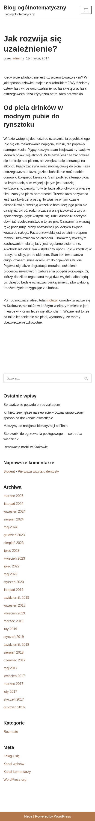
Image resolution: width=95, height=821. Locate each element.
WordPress (62, 816)
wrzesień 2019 (14, 605)
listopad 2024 (13, 503)
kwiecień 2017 (14, 676)
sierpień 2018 (13, 652)
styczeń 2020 (13, 582)
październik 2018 (16, 644)
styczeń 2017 (13, 699)
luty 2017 (10, 691)
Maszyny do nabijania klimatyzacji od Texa (35, 426)
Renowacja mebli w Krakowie (25, 447)
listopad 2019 (13, 590)
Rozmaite (10, 731)
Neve (28, 816)
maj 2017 (10, 668)
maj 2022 (10, 574)
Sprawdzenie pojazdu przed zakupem (31, 404)
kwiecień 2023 (14, 558)
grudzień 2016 (14, 707)
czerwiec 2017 (14, 660)
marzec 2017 (13, 684)
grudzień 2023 (14, 535)
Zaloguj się (11, 756)
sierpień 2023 (13, 543)
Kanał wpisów (13, 764)
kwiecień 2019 (14, 613)
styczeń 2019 (13, 637)
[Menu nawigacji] (86, 10)
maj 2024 (10, 527)
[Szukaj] (86, 378)
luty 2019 (10, 629)
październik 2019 (16, 597)
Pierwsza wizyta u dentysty (38, 471)
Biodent (9, 471)
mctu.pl (51, 300)
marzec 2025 (13, 496)
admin (16, 58)
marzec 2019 (13, 621)
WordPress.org (14, 779)
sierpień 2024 (13, 519)
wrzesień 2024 (14, 511)
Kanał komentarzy (17, 772)
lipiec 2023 (11, 550)
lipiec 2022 (11, 566)
